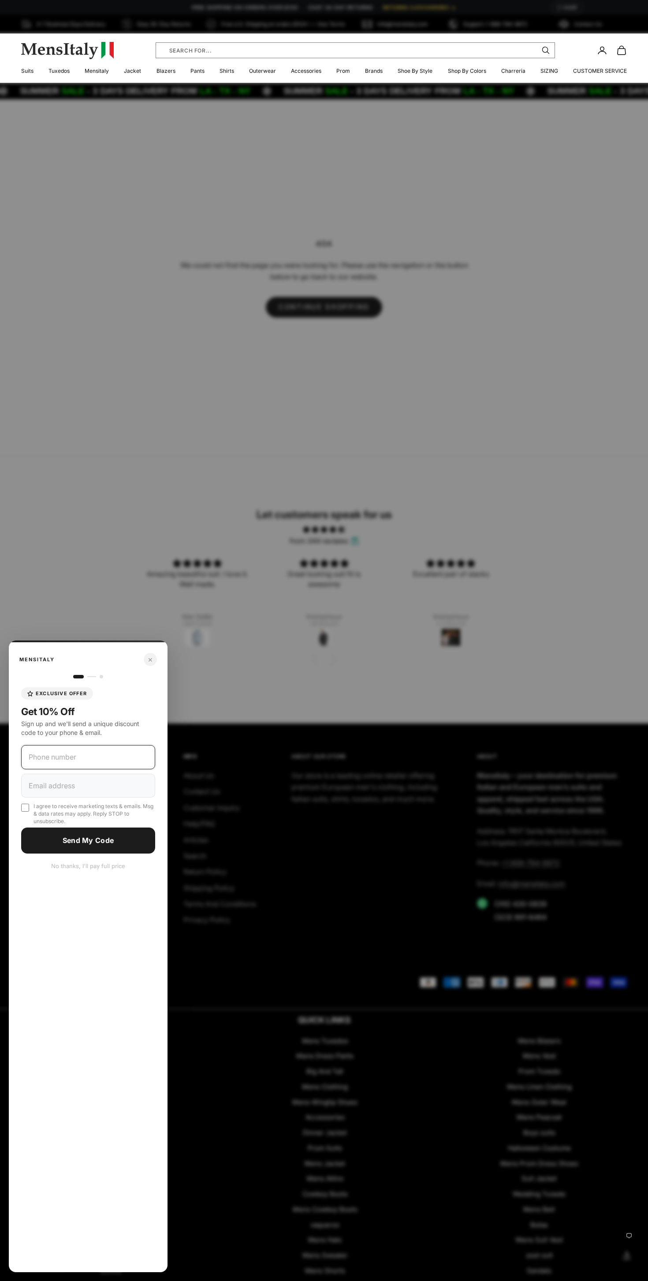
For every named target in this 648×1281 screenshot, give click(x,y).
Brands (374, 70)
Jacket (132, 70)
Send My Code (88, 840)
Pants (197, 70)
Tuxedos (59, 70)
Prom (343, 70)
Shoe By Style (415, 70)
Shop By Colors (467, 70)
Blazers (165, 70)
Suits (27, 70)
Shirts (227, 70)
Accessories (306, 70)
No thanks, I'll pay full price (88, 865)
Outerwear (262, 70)
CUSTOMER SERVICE (600, 70)
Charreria (513, 70)
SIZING (549, 70)
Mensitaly (97, 70)
